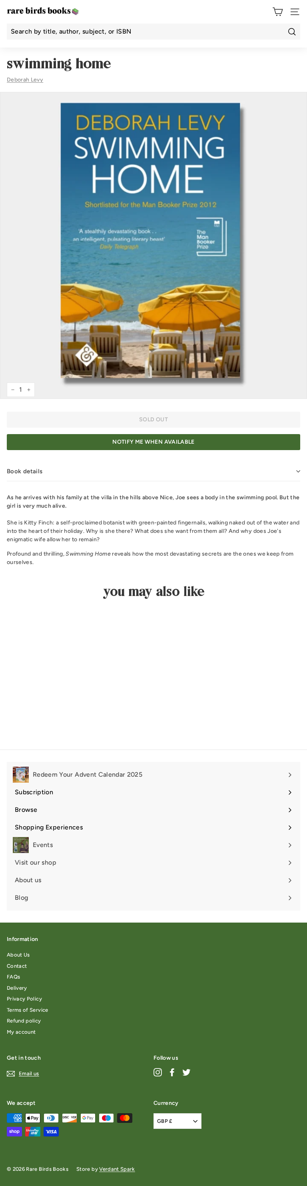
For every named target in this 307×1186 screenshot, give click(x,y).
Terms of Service (27, 1010)
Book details (25, 471)
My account (21, 1032)
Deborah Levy (25, 79)
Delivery (17, 988)
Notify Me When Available (153, 442)
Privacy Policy (24, 999)
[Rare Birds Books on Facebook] (172, 1072)
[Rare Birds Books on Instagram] (158, 1072)
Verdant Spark (117, 1169)
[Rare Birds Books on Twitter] (186, 1072)
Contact (17, 966)
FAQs (13, 977)
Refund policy (24, 1021)
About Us (18, 955)
